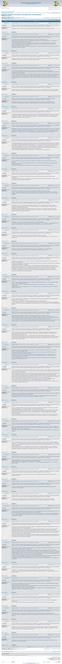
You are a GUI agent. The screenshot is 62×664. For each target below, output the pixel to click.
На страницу (45, 17)
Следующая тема (57, 19)
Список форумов (4, 12)
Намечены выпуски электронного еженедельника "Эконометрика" (21, 14)
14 (53, 17)
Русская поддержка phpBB (31, 663)
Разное (9, 12)
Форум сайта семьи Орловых (31, 3)
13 (52, 17)
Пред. (48, 17)
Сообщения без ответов (5, 11)
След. (59, 17)
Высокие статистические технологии (31, 2)
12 (51, 17)
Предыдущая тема (51, 19)
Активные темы (11, 11)
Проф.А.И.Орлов (8, 15)
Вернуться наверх (4, 63)
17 (56, 17)
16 (55, 17)
